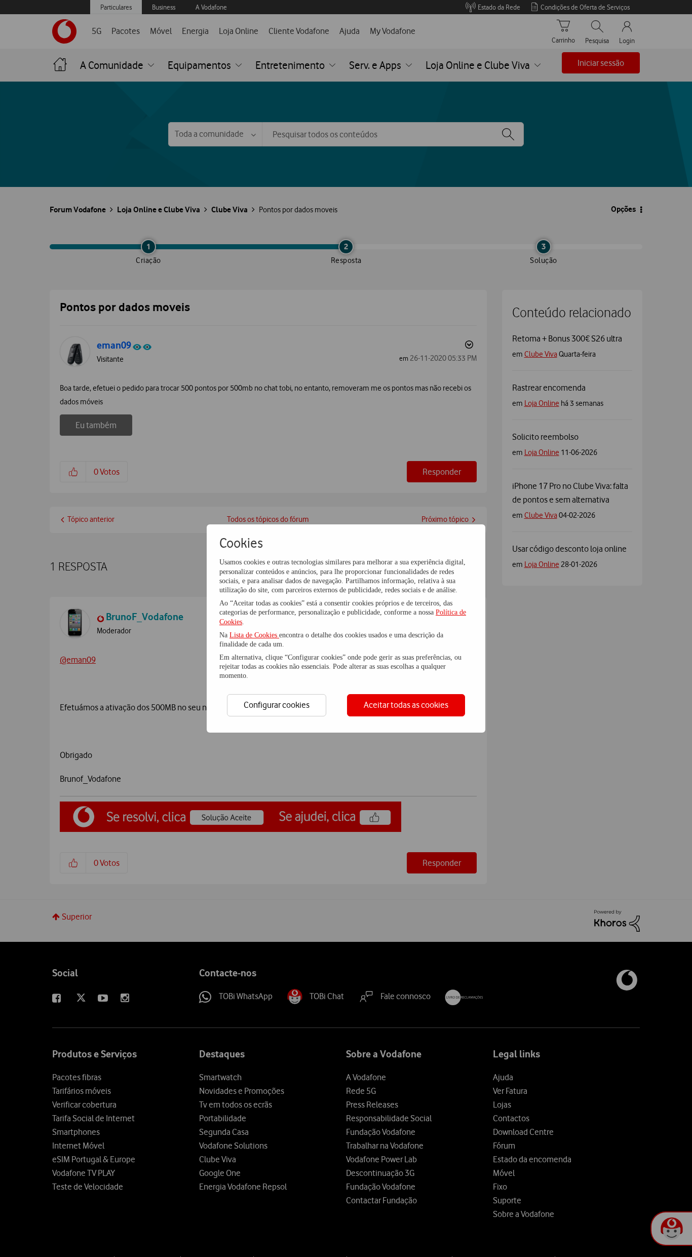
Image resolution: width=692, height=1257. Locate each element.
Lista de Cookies (254, 635)
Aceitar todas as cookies (406, 705)
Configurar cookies (277, 705)
